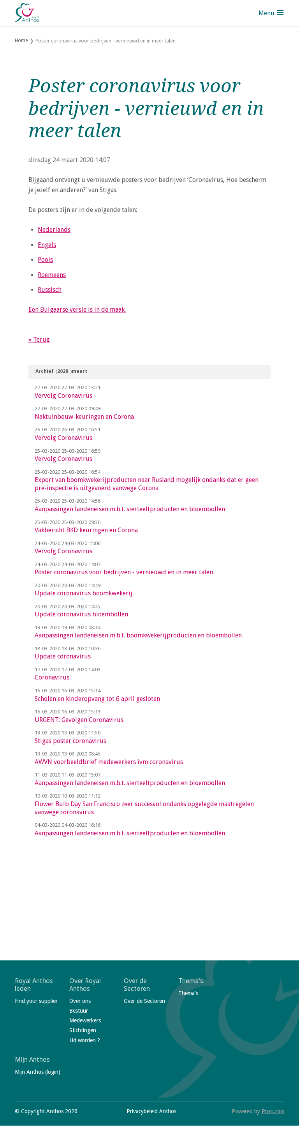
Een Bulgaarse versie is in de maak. (77, 309)
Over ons (80, 1001)
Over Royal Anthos (85, 984)
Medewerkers (85, 1020)
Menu (266, 13)
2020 (62, 371)
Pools (45, 259)
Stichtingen (82, 1030)
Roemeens (52, 275)
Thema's (190, 981)
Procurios (273, 1111)
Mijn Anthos (32, 1059)
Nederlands (54, 229)
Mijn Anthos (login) (37, 1072)
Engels (47, 245)
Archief (44, 371)
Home (21, 40)
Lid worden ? (84, 1040)
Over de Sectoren (137, 984)
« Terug (39, 339)
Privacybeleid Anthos (151, 1111)
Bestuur (78, 1011)
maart (80, 371)
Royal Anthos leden (34, 984)
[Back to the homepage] (27, 13)
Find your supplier (36, 1001)
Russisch (50, 289)
